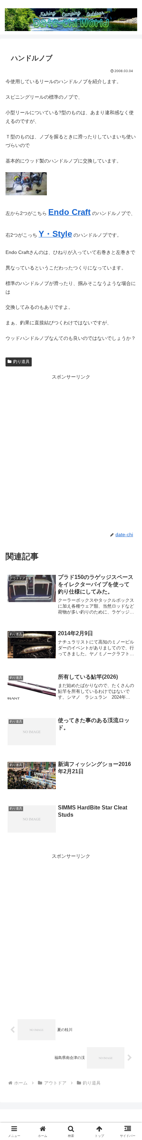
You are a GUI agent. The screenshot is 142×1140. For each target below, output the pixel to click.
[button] (128, 903)
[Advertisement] (71, 452)
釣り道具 (21, 361)
